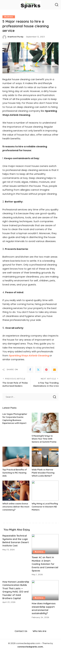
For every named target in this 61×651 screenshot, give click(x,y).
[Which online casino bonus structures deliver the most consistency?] (15, 491)
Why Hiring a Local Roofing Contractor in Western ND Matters (45, 506)
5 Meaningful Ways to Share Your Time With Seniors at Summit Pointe (44, 439)
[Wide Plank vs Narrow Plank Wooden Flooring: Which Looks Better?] (45, 457)
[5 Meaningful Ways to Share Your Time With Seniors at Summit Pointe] (45, 423)
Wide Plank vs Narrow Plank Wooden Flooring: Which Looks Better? (43, 472)
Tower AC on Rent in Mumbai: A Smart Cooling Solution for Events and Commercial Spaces (45, 564)
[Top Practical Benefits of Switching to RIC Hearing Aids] (15, 457)
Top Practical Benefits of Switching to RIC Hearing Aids (14, 472)
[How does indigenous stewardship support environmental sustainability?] (45, 590)
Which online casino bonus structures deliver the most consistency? (15, 506)
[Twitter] (38, 369)
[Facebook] (30, 369)
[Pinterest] (46, 369)
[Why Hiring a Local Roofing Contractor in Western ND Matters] (45, 491)
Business (8, 17)
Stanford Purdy (15, 37)
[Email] (54, 369)
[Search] (57, 5)
